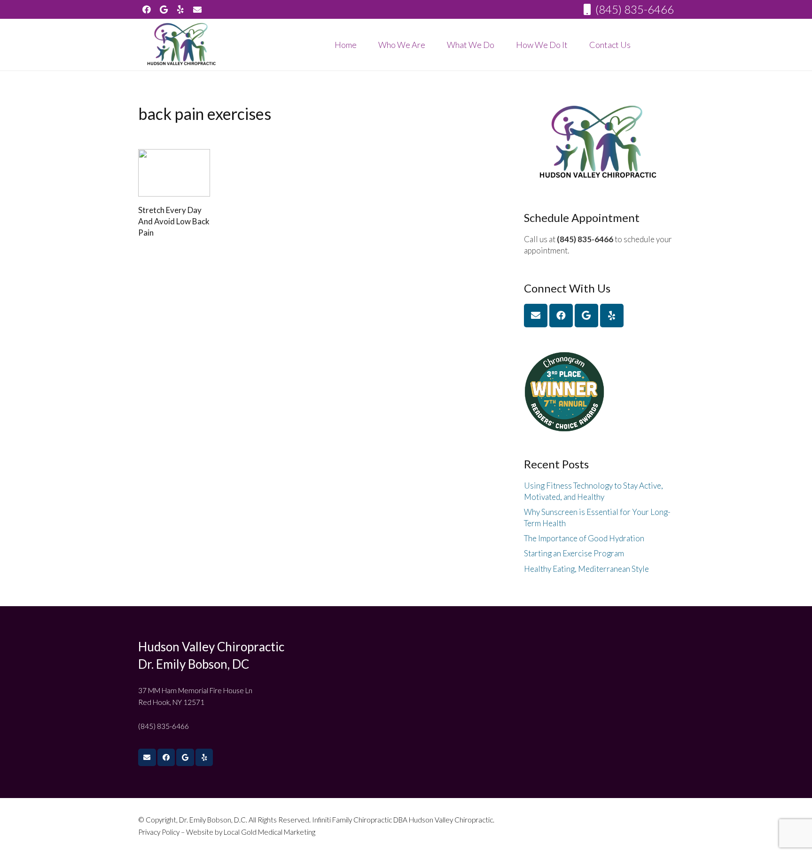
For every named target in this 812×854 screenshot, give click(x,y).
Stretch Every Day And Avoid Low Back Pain (174, 221)
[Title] (197, 9)
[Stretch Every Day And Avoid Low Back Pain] (174, 173)
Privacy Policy (159, 832)
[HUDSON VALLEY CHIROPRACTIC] (182, 44)
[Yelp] (180, 9)
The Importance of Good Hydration (584, 538)
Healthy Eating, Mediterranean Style (586, 569)
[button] (432, 45)
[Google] (163, 9)
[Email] (535, 315)
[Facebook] (146, 9)
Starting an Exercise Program (574, 553)
